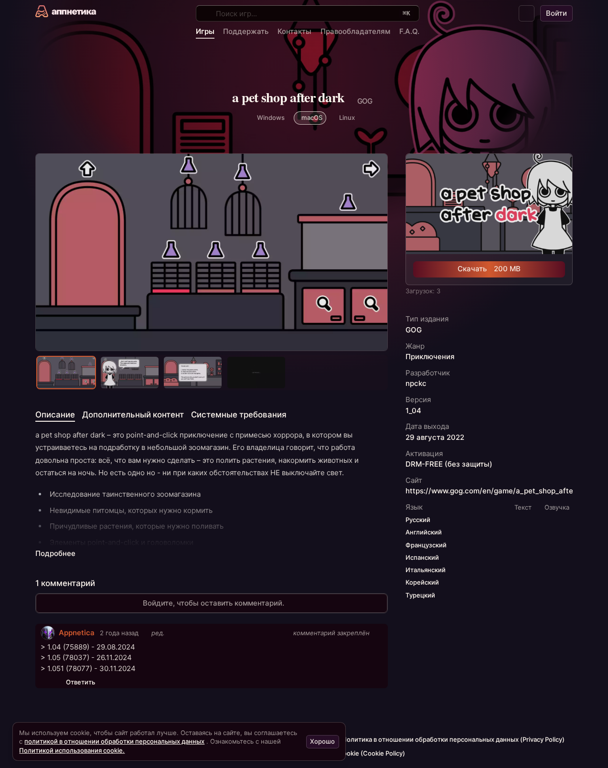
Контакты (294, 31)
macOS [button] (311, 117)
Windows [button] (271, 117)
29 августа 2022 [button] (434, 437)
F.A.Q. (409, 31)
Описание (55, 414)
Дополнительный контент (133, 414)
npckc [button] (416, 383)
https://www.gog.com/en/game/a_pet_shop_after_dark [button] (500, 491)
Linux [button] (347, 117)
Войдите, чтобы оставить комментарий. (213, 603)
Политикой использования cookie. (72, 750)
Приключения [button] (430, 356)
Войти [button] (556, 13)
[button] (527, 13)
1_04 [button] (413, 410)
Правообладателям (355, 31)
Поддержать (245, 31)
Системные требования (239, 414)
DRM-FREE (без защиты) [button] (448, 463)
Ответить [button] (80, 682)
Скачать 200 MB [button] (489, 268)
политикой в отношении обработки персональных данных (114, 741)
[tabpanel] (211, 494)
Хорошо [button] (322, 741)
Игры (205, 31)
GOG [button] (413, 329)
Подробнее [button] (55, 553)
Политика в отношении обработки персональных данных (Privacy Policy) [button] (453, 739)
